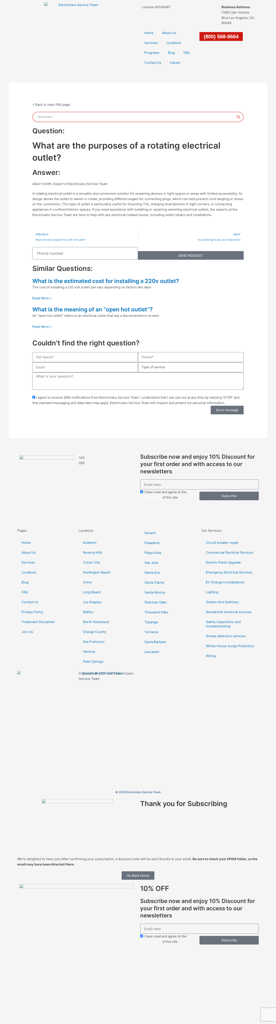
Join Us (27, 632)
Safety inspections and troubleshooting (223, 624)
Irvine (87, 582)
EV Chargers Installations (225, 582)
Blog (171, 53)
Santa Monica (154, 592)
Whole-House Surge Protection (230, 646)
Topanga (151, 622)
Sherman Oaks (155, 602)
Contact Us (152, 63)
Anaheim (89, 543)
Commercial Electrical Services (229, 552)
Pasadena (151, 543)
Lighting (212, 592)
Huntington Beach (96, 572)
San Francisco (94, 642)
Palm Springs (93, 661)
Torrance (151, 632)
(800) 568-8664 (221, 36)
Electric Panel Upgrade (223, 562)
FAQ (186, 53)
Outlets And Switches (222, 602)
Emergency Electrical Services (229, 572)
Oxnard (149, 533)
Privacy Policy (151, 497)
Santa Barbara (155, 642)
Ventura (89, 652)
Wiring (211, 656)
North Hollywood (96, 622)
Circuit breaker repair (222, 543)
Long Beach (92, 592)
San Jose (151, 563)
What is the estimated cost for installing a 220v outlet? (105, 281)
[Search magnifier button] (238, 117)
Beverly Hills (92, 552)
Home (149, 33)
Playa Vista (152, 553)
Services (151, 43)
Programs (151, 53)
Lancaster (151, 652)
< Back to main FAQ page (51, 105)
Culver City (91, 562)
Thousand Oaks (156, 612)
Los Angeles (92, 602)
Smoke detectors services (226, 636)
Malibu (88, 612)
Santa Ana (152, 572)
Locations (173, 43)
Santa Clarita (154, 582)
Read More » (42, 298)
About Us (169, 33)
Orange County (94, 632)
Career (175, 63)
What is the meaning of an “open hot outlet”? (92, 309)
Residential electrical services (229, 612)
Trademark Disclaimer (38, 622)
